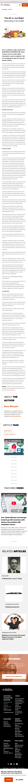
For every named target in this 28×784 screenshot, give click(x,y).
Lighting (17, 705)
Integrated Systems (19, 702)
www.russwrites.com (11, 390)
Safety (16, 709)
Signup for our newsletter (14, 676)
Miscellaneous (8, 431)
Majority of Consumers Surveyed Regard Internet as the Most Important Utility (13, 637)
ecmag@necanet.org (8, 712)
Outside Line (18, 706)
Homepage (4, 9)
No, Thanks (19, 779)
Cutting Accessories (12, 607)
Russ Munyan (11, 406)
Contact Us (6, 751)
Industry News (18, 703)
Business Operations (9, 434)
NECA (16, 743)
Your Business (18, 711)
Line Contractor (7, 726)
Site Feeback (6, 768)
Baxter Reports (18, 731)
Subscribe (25, 4)
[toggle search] (20, 5)
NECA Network (18, 754)
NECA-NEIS (17, 750)
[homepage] (7, 4)
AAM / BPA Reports (19, 736)
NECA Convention (19, 745)
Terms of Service (21, 768)
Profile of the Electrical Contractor (18, 728)
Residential (17, 708)
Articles (10, 9)
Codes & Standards (19, 698)
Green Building (18, 700)
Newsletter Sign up (8, 753)
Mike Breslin (7, 632)
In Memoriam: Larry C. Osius (12, 579)
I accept (8, 779)
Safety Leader (7, 725)
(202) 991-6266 (7, 710)
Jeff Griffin (9, 604)
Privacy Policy (13, 768)
